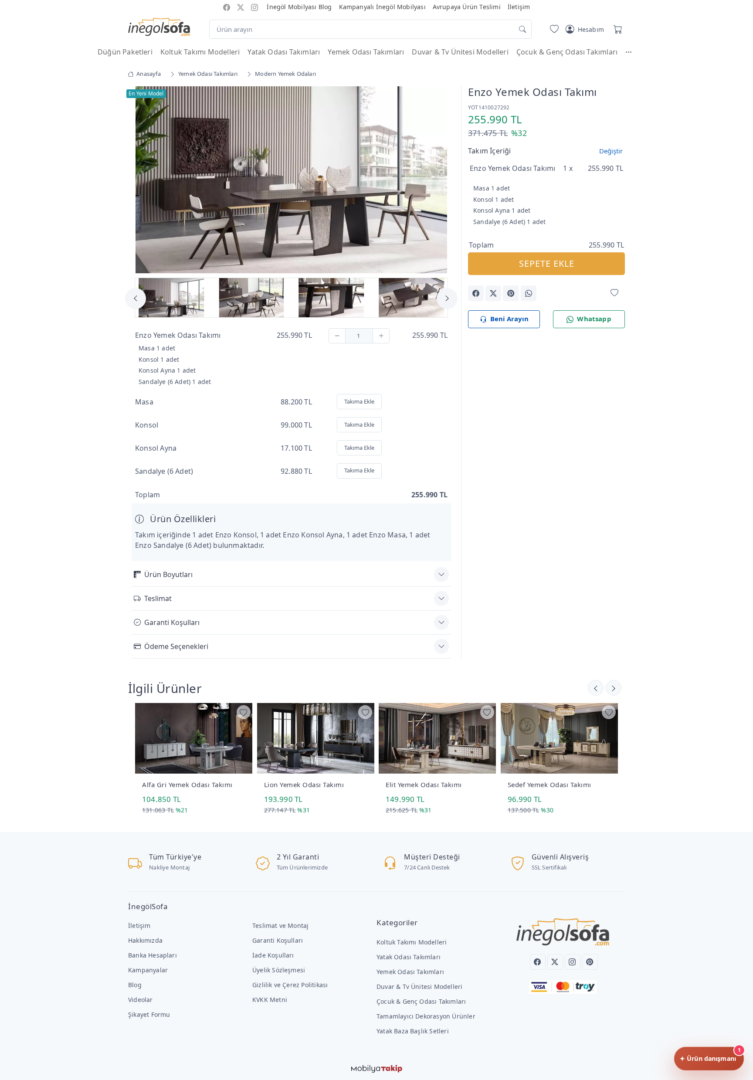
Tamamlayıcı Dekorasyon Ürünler (425, 1016)
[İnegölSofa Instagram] (254, 7)
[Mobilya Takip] (376, 1068)
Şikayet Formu (149, 1014)
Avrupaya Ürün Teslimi (467, 7)
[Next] (440, 180)
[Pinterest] (590, 962)
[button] (632, 51)
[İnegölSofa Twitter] (240, 7)
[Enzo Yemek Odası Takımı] (291, 179)
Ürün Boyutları (168, 574)
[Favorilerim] (552, 29)
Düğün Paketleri (125, 52)
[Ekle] (381, 335)
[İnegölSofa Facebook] (226, 7)
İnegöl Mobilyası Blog (299, 7)
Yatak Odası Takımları (284, 52)
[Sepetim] (616, 29)
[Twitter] (555, 962)
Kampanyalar (148, 970)
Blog (135, 985)
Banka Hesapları (152, 955)
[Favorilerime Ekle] (614, 292)
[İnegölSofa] (159, 27)
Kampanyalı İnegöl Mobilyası (382, 7)
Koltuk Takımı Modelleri (200, 52)
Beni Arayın (509, 318)
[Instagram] (572, 962)
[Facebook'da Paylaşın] (476, 293)
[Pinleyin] (511, 293)
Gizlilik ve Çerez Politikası (290, 985)
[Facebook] (538, 962)
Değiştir (611, 150)
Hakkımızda (145, 940)
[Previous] (142, 180)
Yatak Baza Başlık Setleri (412, 1031)
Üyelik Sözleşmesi (278, 970)
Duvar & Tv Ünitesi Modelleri (460, 52)
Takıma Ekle (359, 401)
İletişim (519, 7)
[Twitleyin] (493, 293)
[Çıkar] (337, 335)
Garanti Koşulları (172, 622)
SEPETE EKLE (546, 263)
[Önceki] (613, 688)
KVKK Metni (269, 999)
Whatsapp (594, 318)
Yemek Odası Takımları (366, 52)
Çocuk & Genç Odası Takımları (566, 52)
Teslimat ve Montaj (280, 925)
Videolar (140, 999)
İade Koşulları (273, 955)
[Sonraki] (596, 688)
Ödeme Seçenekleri (176, 646)
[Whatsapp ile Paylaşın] (528, 293)
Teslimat (158, 598)
